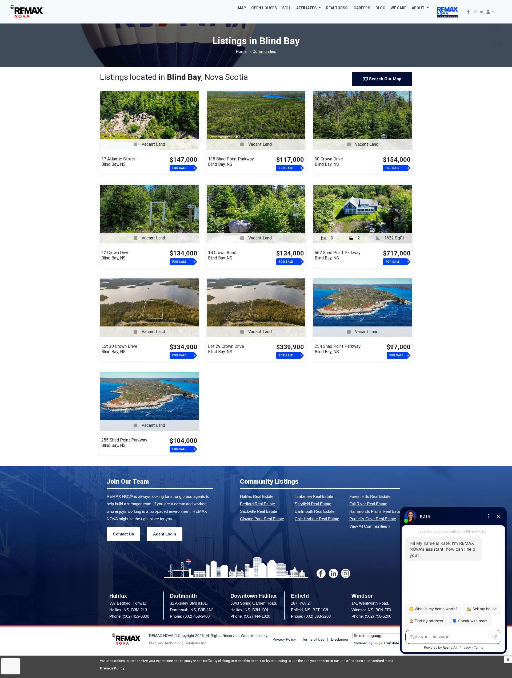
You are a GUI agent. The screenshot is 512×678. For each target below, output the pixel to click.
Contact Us (123, 534)
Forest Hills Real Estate (369, 496)
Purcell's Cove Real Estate (372, 519)
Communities (264, 52)
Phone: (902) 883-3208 (311, 616)
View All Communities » (369, 526)
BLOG (380, 8)
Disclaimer (340, 639)
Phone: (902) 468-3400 (190, 616)
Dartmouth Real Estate (314, 511)
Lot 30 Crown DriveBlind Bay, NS (119, 349)
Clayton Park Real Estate (262, 519)
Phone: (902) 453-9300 (129, 616)
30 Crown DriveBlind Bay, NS (329, 161)
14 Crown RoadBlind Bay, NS (222, 255)
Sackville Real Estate (258, 511)
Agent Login (164, 534)
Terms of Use (313, 639)
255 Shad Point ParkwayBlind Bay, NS (124, 442)
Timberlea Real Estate (314, 496)
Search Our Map (384, 78)
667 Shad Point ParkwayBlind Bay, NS (338, 255)
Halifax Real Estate (256, 496)
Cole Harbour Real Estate (317, 519)
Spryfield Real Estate (313, 504)
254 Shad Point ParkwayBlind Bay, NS (338, 349)
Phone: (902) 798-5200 (371, 616)
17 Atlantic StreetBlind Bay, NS (118, 161)
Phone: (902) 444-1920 (250, 616)
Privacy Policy (112, 668)
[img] (508, 660)
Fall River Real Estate (368, 504)
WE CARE (398, 8)
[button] (308, 8)
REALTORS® (337, 8)
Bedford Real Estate (257, 504)
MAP (242, 8)
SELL (286, 8)
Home (241, 52)
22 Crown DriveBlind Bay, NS (115, 255)
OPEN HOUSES (264, 8)
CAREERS (362, 8)
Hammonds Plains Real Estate (376, 511)
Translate (391, 643)
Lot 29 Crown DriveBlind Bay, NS (226, 349)
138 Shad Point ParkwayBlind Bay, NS (231, 161)
